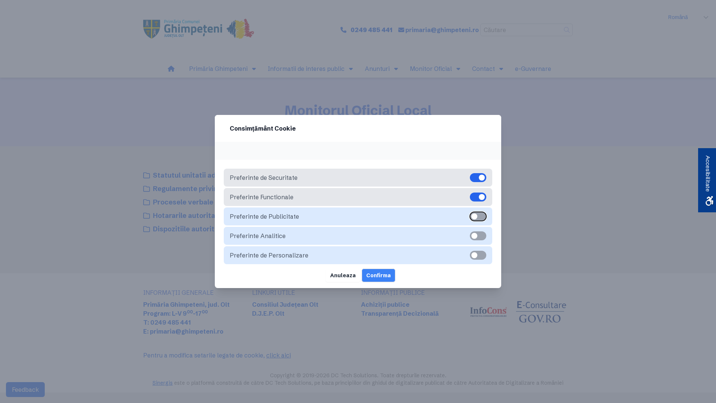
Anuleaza (343, 275)
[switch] (478, 216)
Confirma (378, 275)
